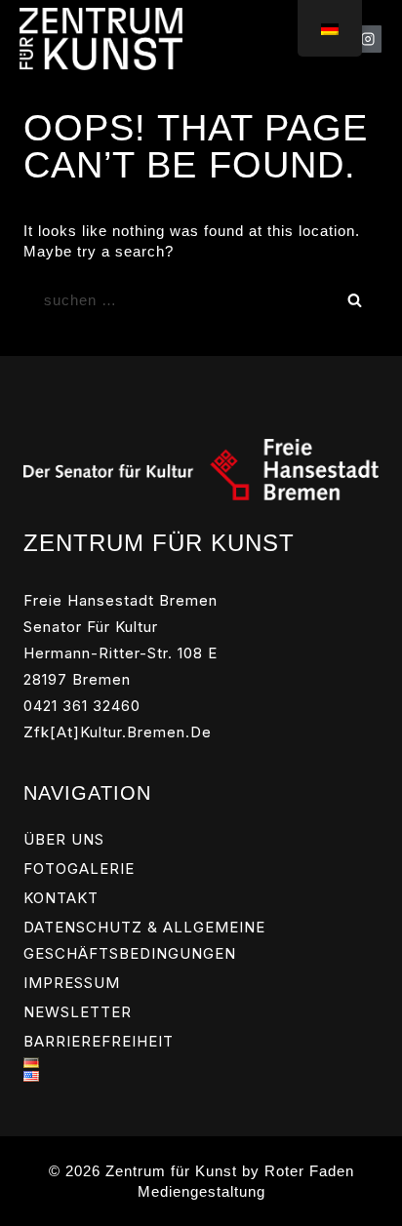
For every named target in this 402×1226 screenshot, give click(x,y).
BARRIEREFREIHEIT (98, 1041)
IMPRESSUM (71, 982)
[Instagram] (368, 39)
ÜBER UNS (63, 839)
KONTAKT (61, 898)
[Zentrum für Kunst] (101, 38)
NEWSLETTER (77, 1012)
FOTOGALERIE (79, 868)
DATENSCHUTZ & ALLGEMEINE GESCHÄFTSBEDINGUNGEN (144, 940)
